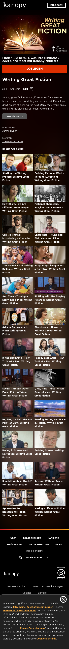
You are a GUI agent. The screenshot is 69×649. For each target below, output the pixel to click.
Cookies (26, 593)
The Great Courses (12, 141)
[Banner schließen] (63, 599)
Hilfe (58, 544)
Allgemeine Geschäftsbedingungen (33, 607)
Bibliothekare (32, 538)
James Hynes (9, 131)
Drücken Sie (14, 544)
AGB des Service (16, 586)
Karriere (53, 538)
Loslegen (34, 68)
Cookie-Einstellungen (32, 628)
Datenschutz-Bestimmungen (19, 611)
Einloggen (56, 5)
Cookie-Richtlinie (46, 639)
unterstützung (39, 544)
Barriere (42, 593)
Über (13, 538)
